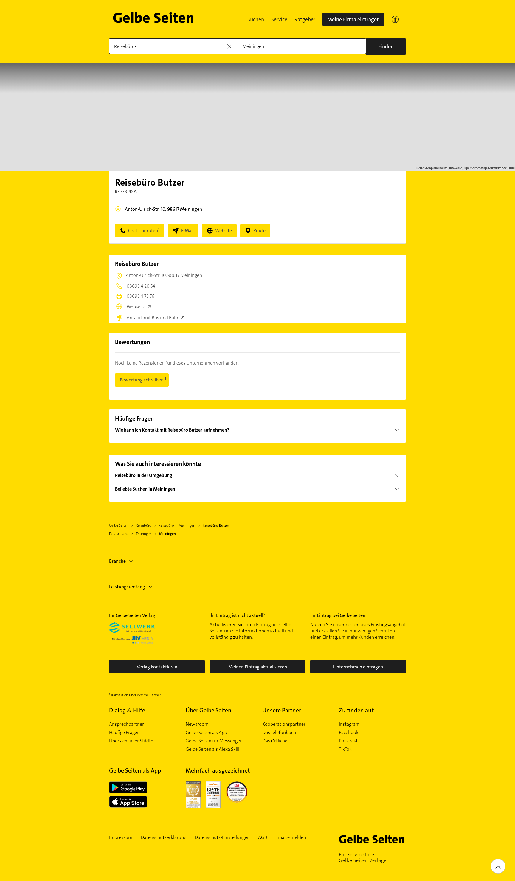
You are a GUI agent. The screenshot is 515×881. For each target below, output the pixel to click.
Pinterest (348, 741)
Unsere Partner (281, 710)
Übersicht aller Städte (131, 741)
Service (279, 19)
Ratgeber (304, 19)
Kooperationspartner (283, 724)
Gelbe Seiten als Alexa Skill (212, 749)
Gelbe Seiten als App (206, 733)
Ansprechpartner (126, 724)
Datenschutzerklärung (163, 837)
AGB (262, 837)
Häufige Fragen (124, 733)
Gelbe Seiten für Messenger (214, 741)
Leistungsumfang (127, 587)
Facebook (349, 733)
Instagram (349, 724)
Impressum (120, 837)
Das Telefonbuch (279, 733)
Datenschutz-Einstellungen (222, 837)
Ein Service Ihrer (363, 857)
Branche (117, 561)
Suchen (255, 19)
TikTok (345, 749)
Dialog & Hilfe (127, 710)
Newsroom (197, 724)
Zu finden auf (356, 710)
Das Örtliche (274, 741)
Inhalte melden (290, 837)
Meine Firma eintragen (353, 19)
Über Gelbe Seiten (209, 710)
